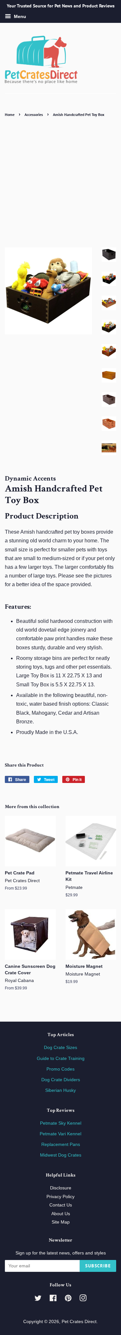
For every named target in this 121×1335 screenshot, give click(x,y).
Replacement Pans (60, 1144)
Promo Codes (60, 1069)
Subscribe (98, 1266)
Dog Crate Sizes (60, 1047)
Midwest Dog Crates (60, 1155)
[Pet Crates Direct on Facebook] (53, 1299)
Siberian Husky (60, 1090)
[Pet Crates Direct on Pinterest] (68, 1299)
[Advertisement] (60, 182)
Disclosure (60, 1188)
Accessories (34, 114)
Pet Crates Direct (79, 1321)
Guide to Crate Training (61, 1058)
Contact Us (60, 1205)
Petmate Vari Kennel (60, 1133)
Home (10, 114)
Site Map (61, 1222)
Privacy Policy (60, 1196)
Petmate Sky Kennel (60, 1123)
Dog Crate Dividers (60, 1079)
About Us (60, 1213)
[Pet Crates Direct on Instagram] (82, 1299)
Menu (19, 16)
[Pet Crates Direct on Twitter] (38, 1299)
